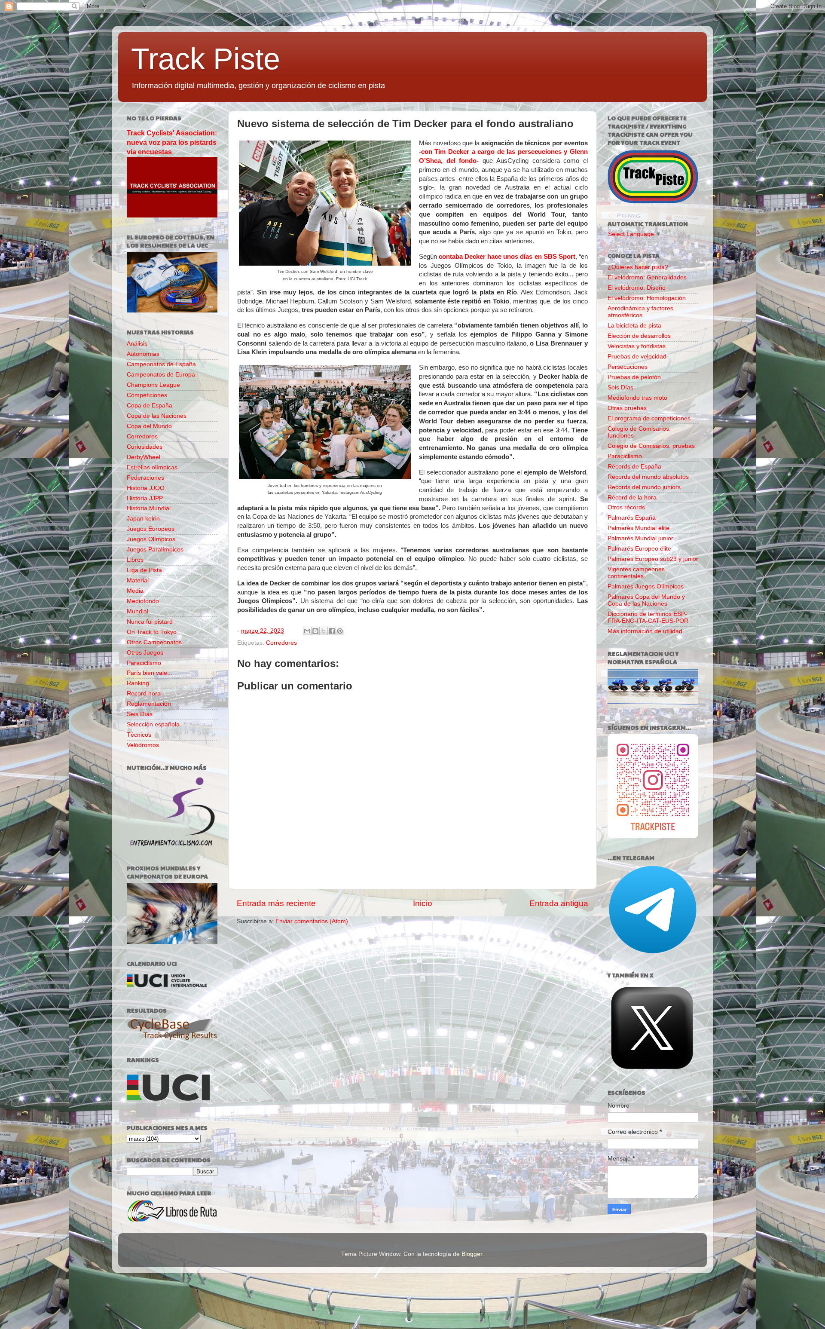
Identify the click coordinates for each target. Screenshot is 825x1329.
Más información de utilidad (645, 631)
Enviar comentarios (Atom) (311, 921)
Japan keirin (143, 518)
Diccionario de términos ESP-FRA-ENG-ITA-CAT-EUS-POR (648, 617)
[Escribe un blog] (315, 631)
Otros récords (626, 507)
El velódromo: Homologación (647, 298)
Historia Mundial (149, 508)
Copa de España (149, 405)
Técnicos (139, 735)
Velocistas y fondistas (637, 346)
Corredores (281, 643)
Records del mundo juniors (644, 487)
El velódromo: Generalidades (647, 277)
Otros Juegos (145, 652)
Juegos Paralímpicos (155, 549)
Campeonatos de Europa (161, 374)
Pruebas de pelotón (634, 377)
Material (138, 580)
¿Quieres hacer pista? (638, 267)
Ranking (138, 683)
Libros (135, 560)
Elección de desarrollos (639, 336)
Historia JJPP (145, 498)
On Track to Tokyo (152, 632)
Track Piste (205, 59)
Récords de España (634, 466)
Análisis (137, 343)
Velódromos (143, 745)
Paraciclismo (144, 663)
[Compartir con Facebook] (331, 631)
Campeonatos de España (161, 364)
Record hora (144, 693)
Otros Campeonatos (154, 642)
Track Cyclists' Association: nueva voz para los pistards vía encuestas (172, 142)
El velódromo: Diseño (637, 288)
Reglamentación (149, 704)
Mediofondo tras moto (637, 398)
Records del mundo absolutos (648, 477)
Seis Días (140, 714)
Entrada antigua (558, 903)
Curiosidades (144, 447)
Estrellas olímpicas (152, 467)
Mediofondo (143, 601)
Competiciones (147, 395)
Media (135, 591)
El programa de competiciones (649, 418)
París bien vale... (149, 673)
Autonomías (143, 354)
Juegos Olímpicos (151, 539)
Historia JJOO (146, 488)
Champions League (153, 385)
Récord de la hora (632, 497)
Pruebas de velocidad (637, 356)
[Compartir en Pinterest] (340, 631)
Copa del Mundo (149, 426)
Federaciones (145, 478)
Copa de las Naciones (156, 416)
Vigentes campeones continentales (636, 572)
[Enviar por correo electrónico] (307, 631)
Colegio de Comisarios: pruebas (651, 446)
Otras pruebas (627, 408)
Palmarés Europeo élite (639, 548)
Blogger (471, 1254)
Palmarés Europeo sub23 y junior (653, 559)
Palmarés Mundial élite (638, 528)
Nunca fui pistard (150, 622)
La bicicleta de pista (634, 325)
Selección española (153, 724)
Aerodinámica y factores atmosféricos (640, 311)
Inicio (422, 903)
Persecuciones (628, 367)
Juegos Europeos (150, 529)
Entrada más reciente (276, 903)
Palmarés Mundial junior (640, 538)
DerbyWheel (143, 457)
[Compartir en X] (323, 631)
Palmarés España (632, 517)
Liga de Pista (144, 570)
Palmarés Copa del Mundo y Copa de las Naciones (646, 600)
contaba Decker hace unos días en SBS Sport (507, 256)
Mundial (137, 611)
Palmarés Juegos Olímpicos (646, 586)
